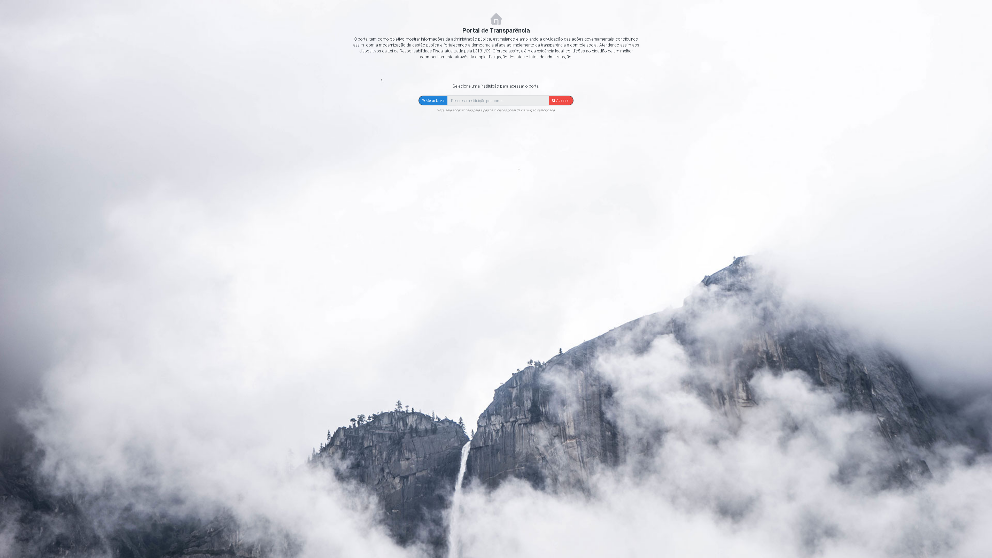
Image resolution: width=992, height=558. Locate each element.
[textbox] (498, 100)
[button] (433, 100)
